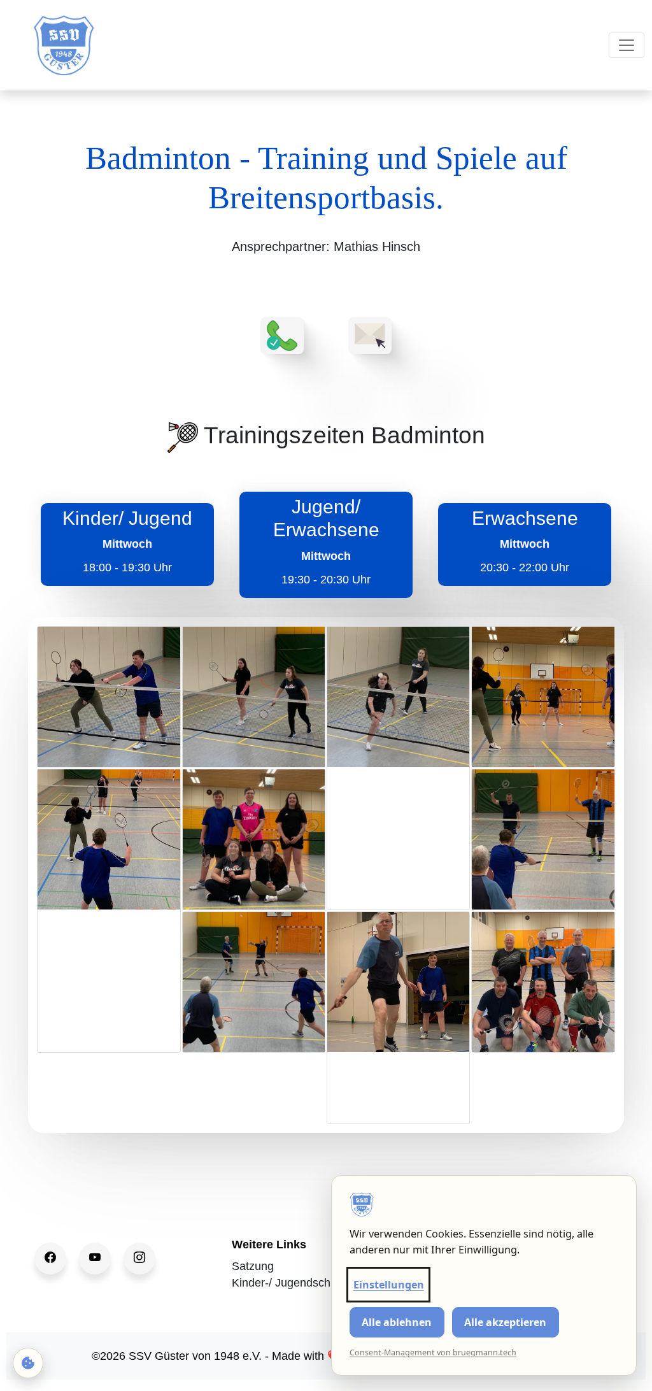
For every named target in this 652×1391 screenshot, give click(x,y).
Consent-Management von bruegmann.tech (433, 1352)
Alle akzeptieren (505, 1322)
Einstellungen (388, 1285)
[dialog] (484, 1275)
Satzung (253, 1266)
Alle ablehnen (397, 1322)
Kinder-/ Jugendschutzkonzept (309, 1282)
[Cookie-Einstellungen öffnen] (28, 1363)
